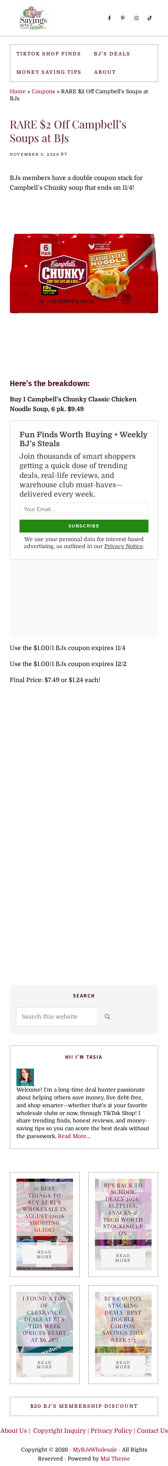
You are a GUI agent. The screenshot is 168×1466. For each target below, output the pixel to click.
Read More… (74, 1136)
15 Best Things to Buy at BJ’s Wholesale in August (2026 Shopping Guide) (45, 1209)
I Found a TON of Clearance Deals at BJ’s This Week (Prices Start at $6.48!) (44, 1319)
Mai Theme (115, 1458)
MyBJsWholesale (95, 1449)
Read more (52, 1254)
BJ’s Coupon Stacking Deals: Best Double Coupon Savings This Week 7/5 (123, 1319)
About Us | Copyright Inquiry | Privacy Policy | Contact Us (84, 1430)
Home (18, 91)
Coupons (43, 91)
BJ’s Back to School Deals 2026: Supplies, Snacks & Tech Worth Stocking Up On (123, 1209)
